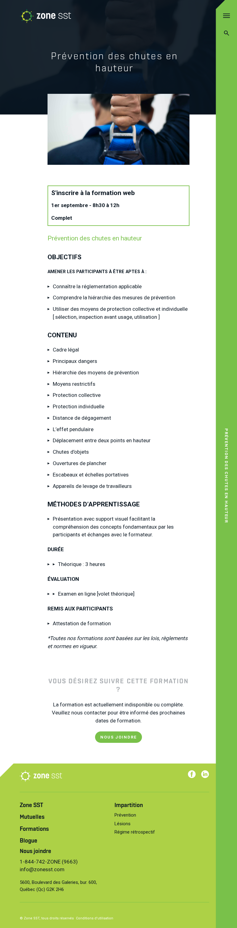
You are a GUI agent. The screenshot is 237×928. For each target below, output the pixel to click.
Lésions (122, 823)
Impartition (128, 806)
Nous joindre (35, 852)
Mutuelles (32, 817)
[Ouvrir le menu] (226, 15)
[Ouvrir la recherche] (226, 33)
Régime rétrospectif (134, 832)
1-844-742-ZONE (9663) (49, 862)
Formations (34, 829)
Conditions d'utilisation (94, 918)
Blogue (28, 841)
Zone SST (31, 806)
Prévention (125, 815)
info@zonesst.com (42, 869)
